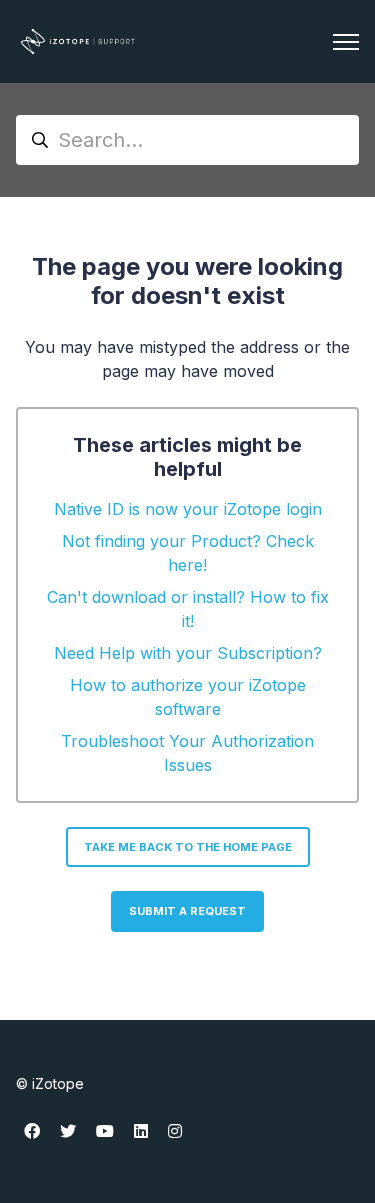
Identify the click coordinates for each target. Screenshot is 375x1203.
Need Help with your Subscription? (188, 653)
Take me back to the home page (188, 847)
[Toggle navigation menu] (346, 42)
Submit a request (187, 911)
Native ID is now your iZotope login (188, 509)
